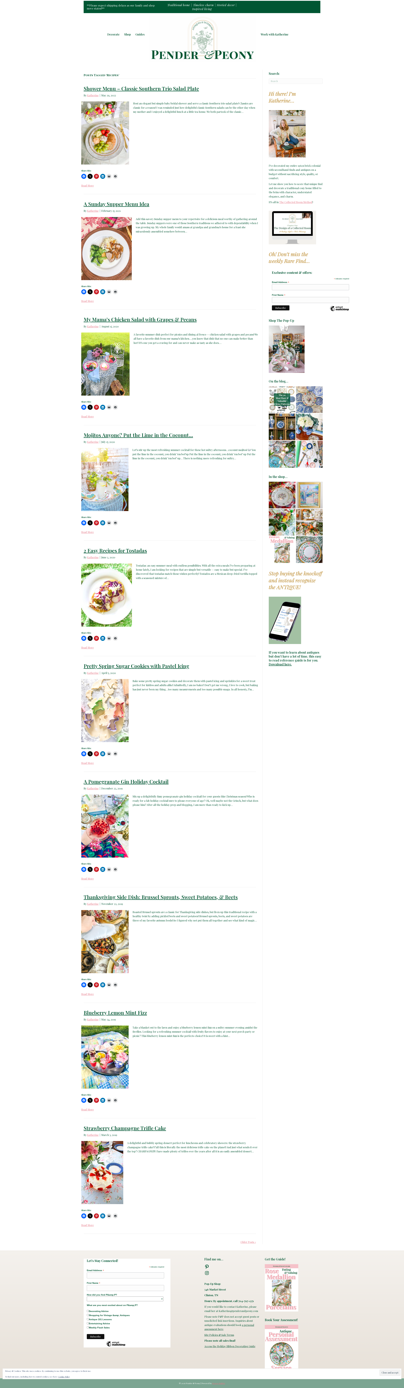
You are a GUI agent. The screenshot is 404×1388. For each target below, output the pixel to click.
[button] (295, 34)
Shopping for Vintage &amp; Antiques (109, 1315)
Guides (140, 34)
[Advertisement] (296, 799)
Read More (87, 185)
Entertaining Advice (99, 1323)
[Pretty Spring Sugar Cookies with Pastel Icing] (105, 710)
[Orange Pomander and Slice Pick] (309, 522)
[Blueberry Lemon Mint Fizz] (105, 1056)
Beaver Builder (218, 1383)
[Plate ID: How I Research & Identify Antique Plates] (309, 399)
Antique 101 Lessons (100, 1319)
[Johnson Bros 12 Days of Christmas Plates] (282, 495)
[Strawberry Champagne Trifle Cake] (102, 1172)
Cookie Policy (64, 1376)
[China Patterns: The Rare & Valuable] (282, 399)
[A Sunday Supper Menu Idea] (106, 248)
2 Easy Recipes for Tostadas (115, 550)
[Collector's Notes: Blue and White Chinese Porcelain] (282, 427)
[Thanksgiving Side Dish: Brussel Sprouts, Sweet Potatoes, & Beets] (105, 941)
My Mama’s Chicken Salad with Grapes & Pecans (140, 319)
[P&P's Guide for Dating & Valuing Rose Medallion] (282, 549)
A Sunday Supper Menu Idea (116, 203)
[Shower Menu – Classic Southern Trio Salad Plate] (105, 132)
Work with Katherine (274, 34)
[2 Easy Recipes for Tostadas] (106, 594)
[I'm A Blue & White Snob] (309, 427)
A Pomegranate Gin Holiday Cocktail (126, 781)
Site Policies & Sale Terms (219, 1335)
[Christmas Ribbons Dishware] (309, 549)
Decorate (113, 34)
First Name (278, 295)
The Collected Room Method (295, 202)
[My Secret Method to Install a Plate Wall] (309, 454)
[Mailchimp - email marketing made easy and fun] (339, 311)
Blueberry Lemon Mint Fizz (115, 1012)
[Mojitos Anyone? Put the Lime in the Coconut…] (104, 479)
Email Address (280, 282)
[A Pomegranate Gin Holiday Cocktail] (105, 825)
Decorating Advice (99, 1311)
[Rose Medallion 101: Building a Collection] (282, 454)
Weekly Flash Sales (99, 1327)
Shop (127, 34)
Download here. (280, 664)
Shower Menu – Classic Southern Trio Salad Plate (141, 88)
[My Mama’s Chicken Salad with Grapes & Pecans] (105, 363)
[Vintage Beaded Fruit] (282, 522)
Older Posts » (248, 1242)
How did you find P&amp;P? (102, 1295)
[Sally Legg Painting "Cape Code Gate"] (309, 495)
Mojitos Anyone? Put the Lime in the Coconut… (138, 435)
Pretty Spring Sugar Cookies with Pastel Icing (136, 665)
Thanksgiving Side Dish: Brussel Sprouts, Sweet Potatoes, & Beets (161, 897)
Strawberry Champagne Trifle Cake (125, 1128)
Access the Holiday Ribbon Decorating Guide (229, 1346)
